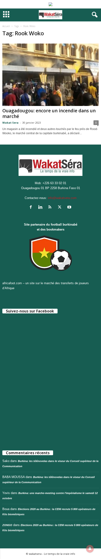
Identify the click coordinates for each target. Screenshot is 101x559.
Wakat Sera (10, 122)
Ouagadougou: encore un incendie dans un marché (49, 113)
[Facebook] (32, 207)
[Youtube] (70, 207)
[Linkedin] (41, 207)
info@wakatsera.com (62, 198)
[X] (61, 207)
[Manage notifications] (90, 548)
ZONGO (7, 525)
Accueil (6, 26)
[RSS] (51, 207)
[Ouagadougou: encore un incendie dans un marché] (50, 75)
